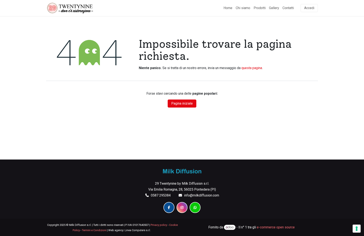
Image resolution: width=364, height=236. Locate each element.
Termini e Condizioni (94, 230)
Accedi (309, 8)
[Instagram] (182, 207)
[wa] (195, 207)
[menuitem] (228, 8)
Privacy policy (159, 224)
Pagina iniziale (182, 103)
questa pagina (251, 68)
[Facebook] (168, 207)
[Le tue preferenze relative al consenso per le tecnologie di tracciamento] (357, 229)
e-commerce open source (276, 227)
